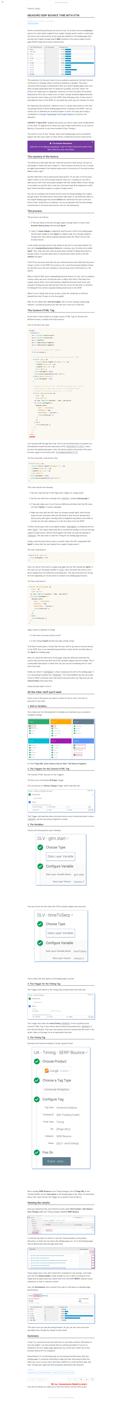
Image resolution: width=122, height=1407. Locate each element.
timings (71, 1372)
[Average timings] (61, 1258)
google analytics (32, 1372)
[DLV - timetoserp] (61, 936)
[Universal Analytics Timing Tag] (61, 1108)
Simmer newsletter (51, 147)
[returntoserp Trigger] (61, 1006)
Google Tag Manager (48, 114)
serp (65, 1372)
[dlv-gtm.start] (61, 859)
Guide (55, 1372)
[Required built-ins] (61, 739)
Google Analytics (67, 114)
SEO (60, 1372)
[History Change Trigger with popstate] (61, 800)
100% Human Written (33, 23)
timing (33, 237)
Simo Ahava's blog (61, 2)
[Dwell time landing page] (61, 61)
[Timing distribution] (61, 1308)
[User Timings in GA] (61, 1224)
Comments (50, 21)
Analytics (42, 21)
